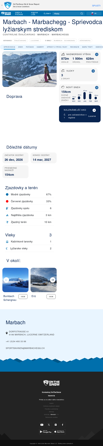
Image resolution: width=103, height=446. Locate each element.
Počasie (30, 47)
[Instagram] (55, 425)
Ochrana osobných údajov (51, 406)
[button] (30, 120)
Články (47, 13)
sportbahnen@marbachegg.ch (25, 348)
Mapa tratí (87, 47)
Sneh (20, 47)
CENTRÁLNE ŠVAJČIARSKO (19, 34)
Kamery (40, 47)
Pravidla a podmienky (51, 409)
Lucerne (35, 40)
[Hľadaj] (82, 13)
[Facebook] (62, 425)
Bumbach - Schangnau (64, 40)
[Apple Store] (59, 431)
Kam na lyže (34, 13)
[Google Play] (46, 431)
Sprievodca (9, 47)
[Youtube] (42, 425)
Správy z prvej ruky (57, 47)
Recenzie (74, 47)
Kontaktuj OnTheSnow (51, 392)
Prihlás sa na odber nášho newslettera (51, 400)
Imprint (51, 403)
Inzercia (51, 395)
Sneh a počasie (19, 13)
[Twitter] (49, 425)
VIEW (23, 296)
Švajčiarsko (20, 40)
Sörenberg (85, 40)
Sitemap (51, 412)
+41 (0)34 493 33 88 (16, 341)
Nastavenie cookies (51, 417)
